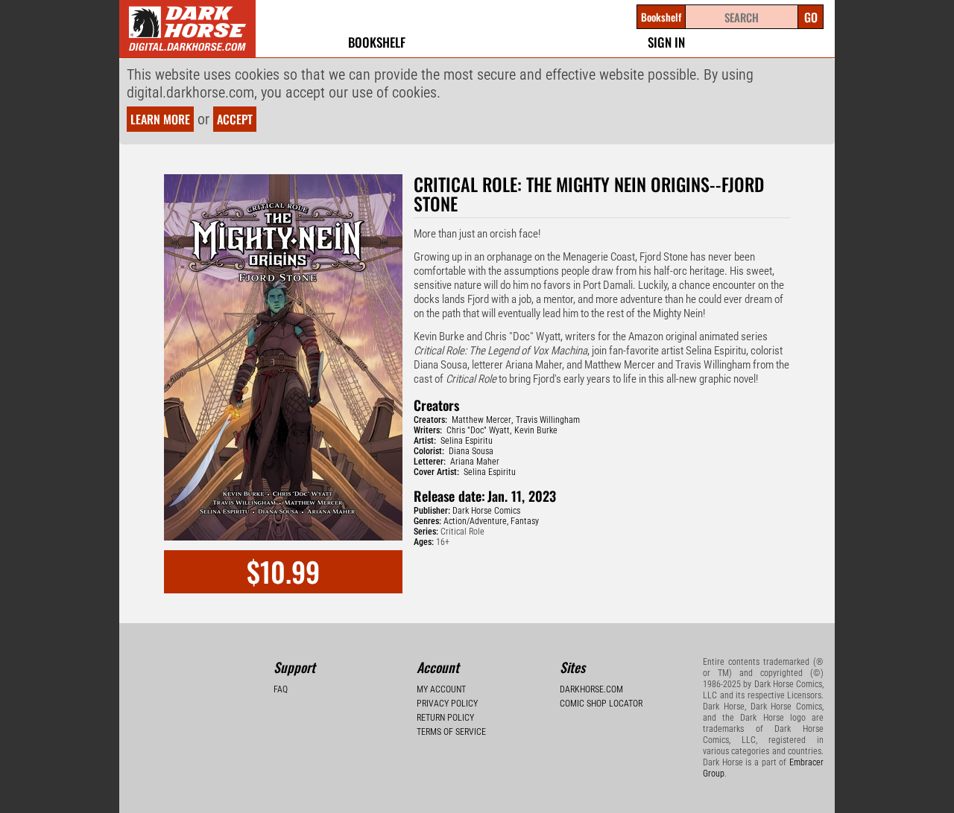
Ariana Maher (474, 461)
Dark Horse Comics (486, 511)
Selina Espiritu (466, 441)
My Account (441, 689)
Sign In (666, 42)
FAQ (281, 689)
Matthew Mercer (481, 420)
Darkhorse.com (591, 689)
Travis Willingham (548, 420)
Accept (235, 119)
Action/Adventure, (475, 521)
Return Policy (445, 717)
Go (811, 17)
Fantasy (525, 521)
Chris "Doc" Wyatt (478, 430)
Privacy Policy (447, 703)
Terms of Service (451, 732)
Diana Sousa (471, 451)
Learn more (160, 119)
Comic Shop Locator (601, 703)
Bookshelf (376, 42)
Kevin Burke (535, 430)
